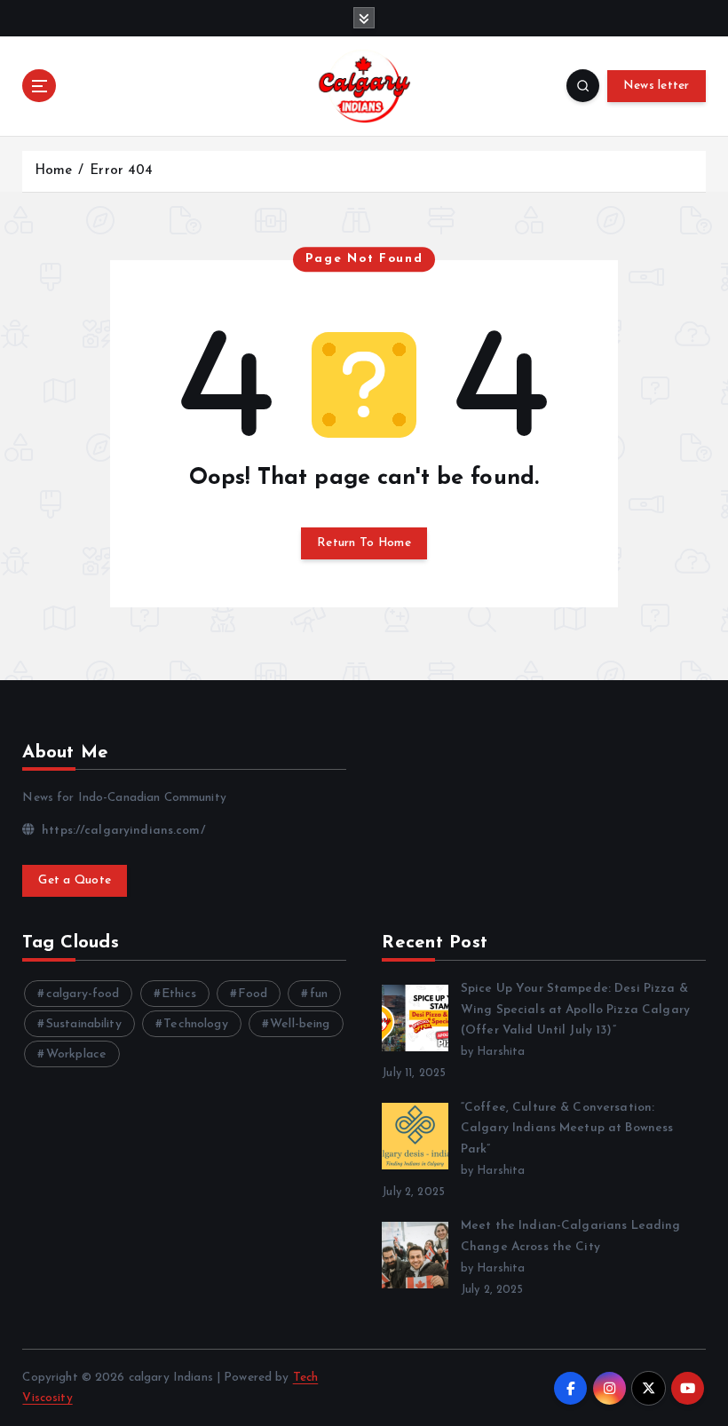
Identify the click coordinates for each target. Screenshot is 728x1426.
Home (54, 171)
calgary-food (83, 994)
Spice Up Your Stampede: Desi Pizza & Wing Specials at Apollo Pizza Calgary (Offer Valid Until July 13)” (575, 1010)
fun (319, 994)
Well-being (299, 1024)
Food (252, 994)
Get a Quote (74, 880)
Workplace (76, 1054)
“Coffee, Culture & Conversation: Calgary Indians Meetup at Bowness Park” (567, 1129)
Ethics (179, 994)
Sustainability (84, 1024)
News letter (656, 85)
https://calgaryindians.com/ (121, 830)
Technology (195, 1024)
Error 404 (121, 171)
